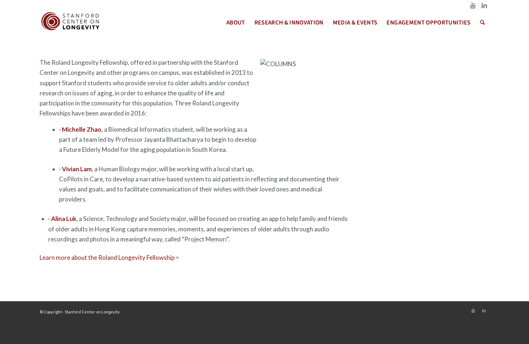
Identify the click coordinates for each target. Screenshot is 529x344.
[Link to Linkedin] (484, 5)
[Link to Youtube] (473, 5)
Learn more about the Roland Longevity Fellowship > (109, 257)
